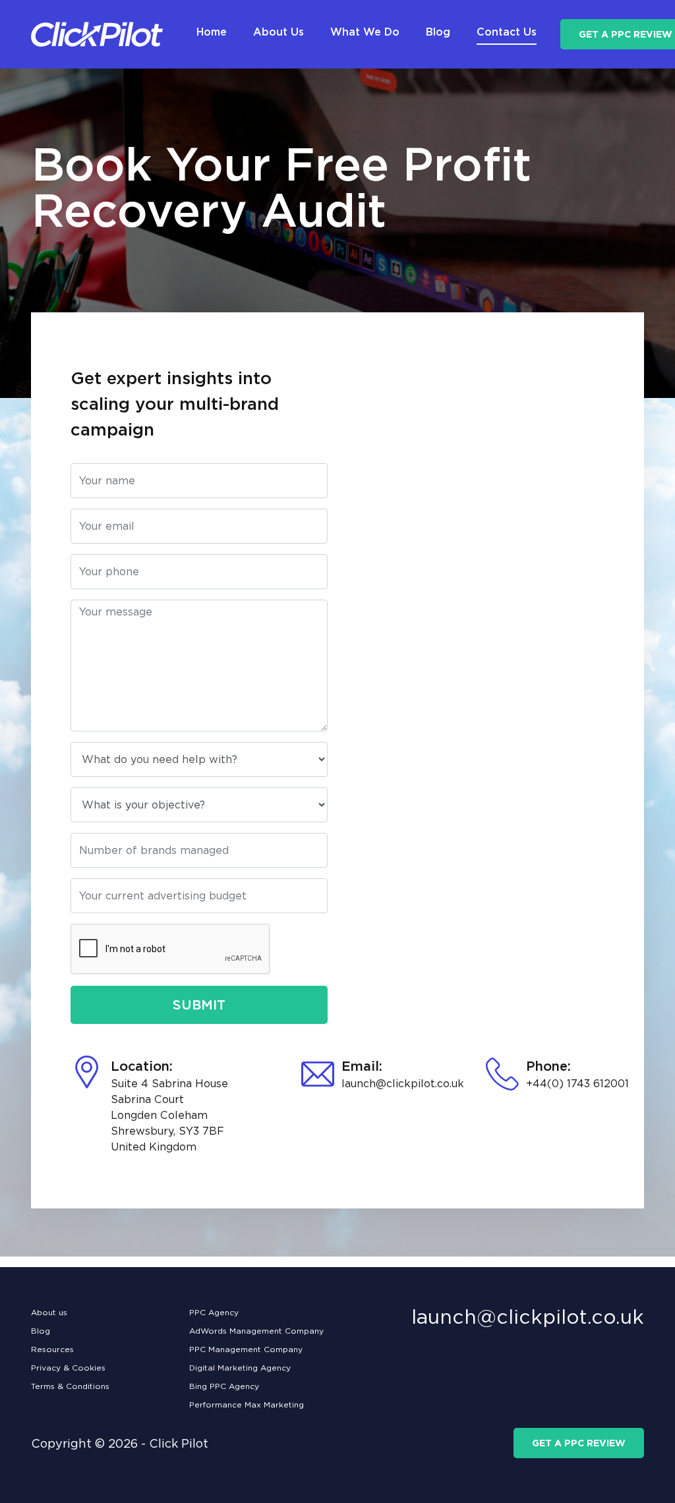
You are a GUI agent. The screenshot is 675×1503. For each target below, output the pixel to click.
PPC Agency (214, 1312)
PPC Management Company (246, 1349)
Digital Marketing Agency (240, 1368)
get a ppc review (579, 1443)
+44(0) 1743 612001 (577, 1083)
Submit (199, 1005)
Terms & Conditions (70, 1386)
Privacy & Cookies (68, 1368)
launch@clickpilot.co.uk (402, 1083)
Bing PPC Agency (224, 1386)
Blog (40, 1331)
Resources (52, 1349)
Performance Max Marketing (246, 1404)
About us (49, 1312)
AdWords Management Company (256, 1331)
